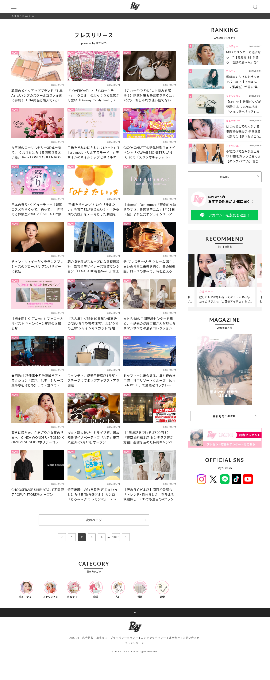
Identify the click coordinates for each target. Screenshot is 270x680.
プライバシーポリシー (124, 638)
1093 (115, 537)
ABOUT (74, 638)
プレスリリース (134, 643)
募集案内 (102, 638)
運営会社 (174, 638)
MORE (224, 176)
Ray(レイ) (15, 16)
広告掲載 (87, 638)
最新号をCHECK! (225, 416)
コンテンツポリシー (153, 638)
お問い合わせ (191, 638)
